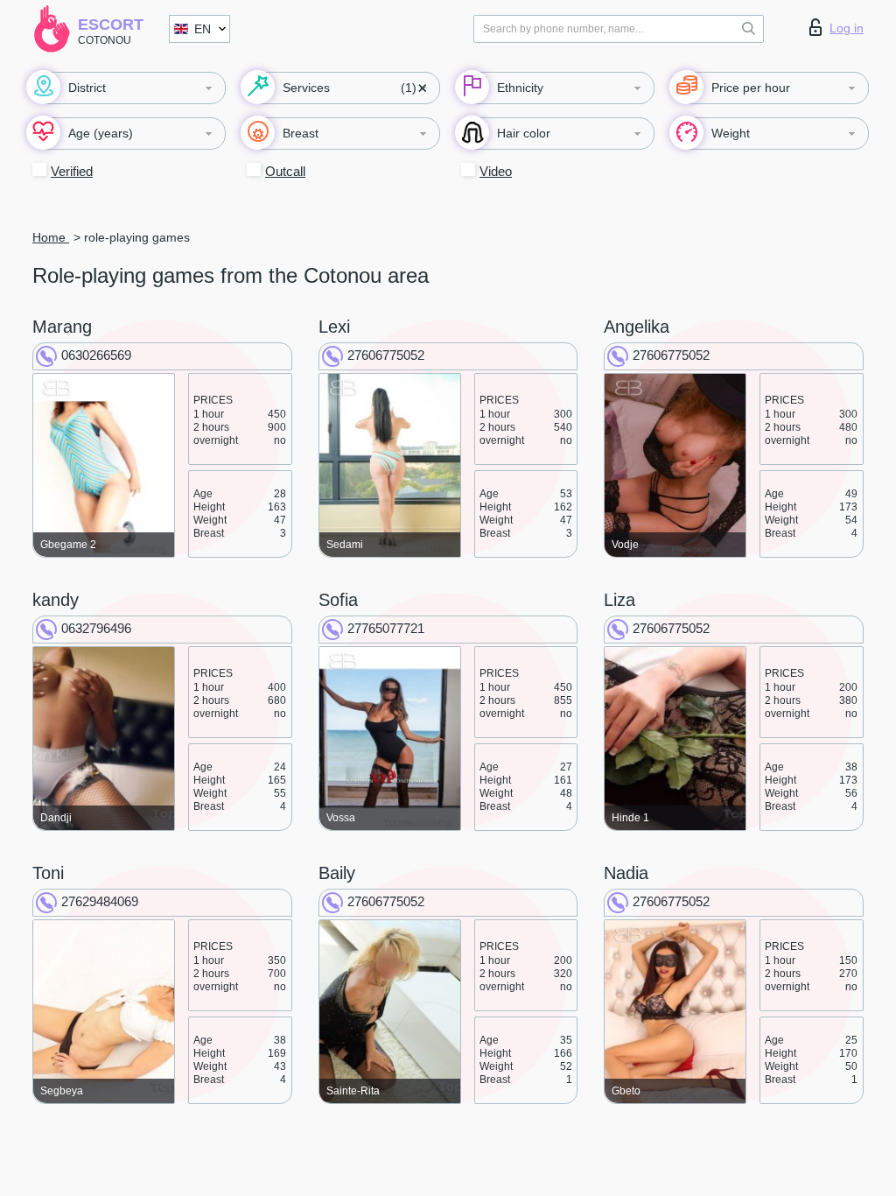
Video (496, 171)
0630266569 (96, 355)
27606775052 (385, 355)
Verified (72, 171)
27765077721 (385, 628)
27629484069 (99, 901)
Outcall (285, 171)
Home (50, 237)
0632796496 (96, 628)
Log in (847, 28)
